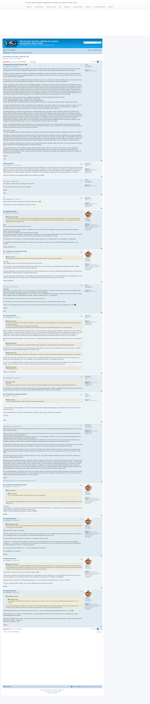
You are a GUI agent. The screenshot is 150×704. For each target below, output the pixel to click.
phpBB (48, 689)
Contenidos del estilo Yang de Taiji (15, 57)
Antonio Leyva (88, 424)
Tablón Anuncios (77, 7)
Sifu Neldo (87, 218)
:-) (4, 197)
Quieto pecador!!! (8, 163)
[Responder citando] (81, 65)
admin (19, 58)
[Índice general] (11, 43)
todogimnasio (88, 163)
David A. (86, 394)
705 (90, 223)
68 (89, 168)
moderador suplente (13, 58)
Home (30, 7)
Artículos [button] (66, 7)
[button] (101, 62)
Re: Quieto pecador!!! (9, 211)
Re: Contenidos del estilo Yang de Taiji (15, 251)
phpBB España (58, 691)
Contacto (110, 7)
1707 (90, 69)
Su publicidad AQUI (99, 7)
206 (90, 399)
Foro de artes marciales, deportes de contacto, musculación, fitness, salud (51, 2)
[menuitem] (14, 50)
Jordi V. (86, 64)
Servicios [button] (88, 7)
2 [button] (99, 61)
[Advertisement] (75, 23)
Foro (59, 7)
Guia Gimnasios (38, 7)
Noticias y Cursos (51, 7)
